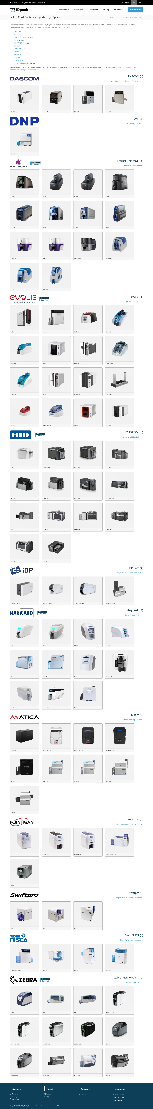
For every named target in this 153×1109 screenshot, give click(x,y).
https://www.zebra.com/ (133, 982)
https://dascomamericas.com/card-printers (126, 81)
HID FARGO (18, 43)
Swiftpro (17, 57)
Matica (16, 52)
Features (94, 9)
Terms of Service (46, 1106)
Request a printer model (25, 70)
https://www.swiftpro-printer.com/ (129, 898)
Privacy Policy (56, 1106)
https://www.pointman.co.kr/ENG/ (129, 824)
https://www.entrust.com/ (133, 166)
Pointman (17, 54)
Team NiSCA (18, 60)
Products (63, 9)
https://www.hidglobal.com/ (132, 437)
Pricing (106, 9)
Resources (78, 9)
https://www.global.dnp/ (133, 123)
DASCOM (17, 31)
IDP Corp (17, 46)
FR (140, 2)
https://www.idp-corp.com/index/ (130, 573)
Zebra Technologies (21, 63)
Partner (83, 1094)
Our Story (15, 1099)
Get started (135, 9)
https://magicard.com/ (134, 615)
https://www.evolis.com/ (133, 301)
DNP (15, 34)
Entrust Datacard (20, 37)
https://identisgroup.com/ (133, 720)
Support (118, 9)
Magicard (17, 49)
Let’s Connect (119, 1094)
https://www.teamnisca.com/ (131, 940)
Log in (126, 2)
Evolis (16, 40)
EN (134, 2)
